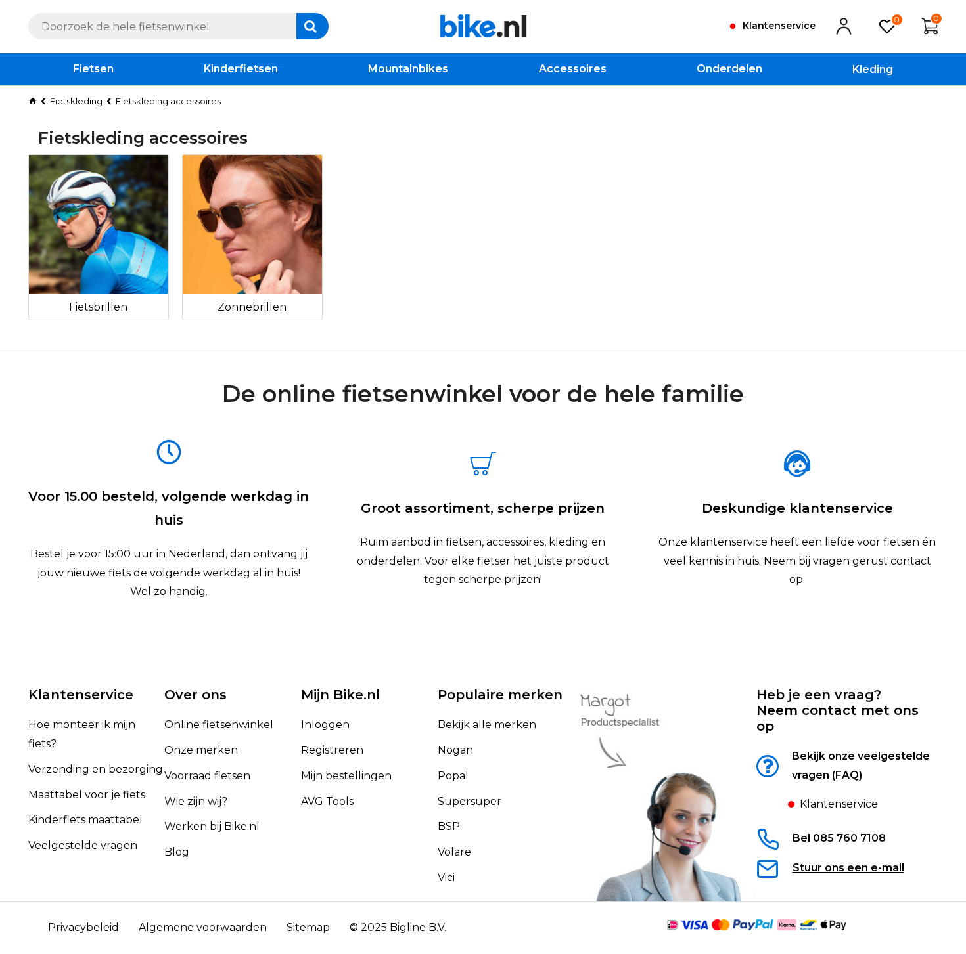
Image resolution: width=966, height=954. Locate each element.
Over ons (195, 695)
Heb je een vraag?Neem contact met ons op (837, 710)
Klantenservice (80, 695)
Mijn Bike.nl (340, 695)
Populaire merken (500, 695)
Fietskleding (76, 101)
